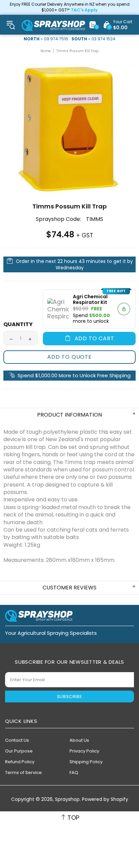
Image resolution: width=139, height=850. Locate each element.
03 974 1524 (103, 39)
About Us (79, 740)
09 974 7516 (56, 39)
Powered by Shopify (105, 799)
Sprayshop (53, 25)
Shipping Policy (86, 762)
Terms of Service (23, 772)
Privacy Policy (84, 751)
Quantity (18, 324)
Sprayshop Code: (58, 219)
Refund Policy (19, 762)
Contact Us (17, 740)
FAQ (74, 772)
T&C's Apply (84, 10)
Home (45, 50)
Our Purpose (19, 751)
